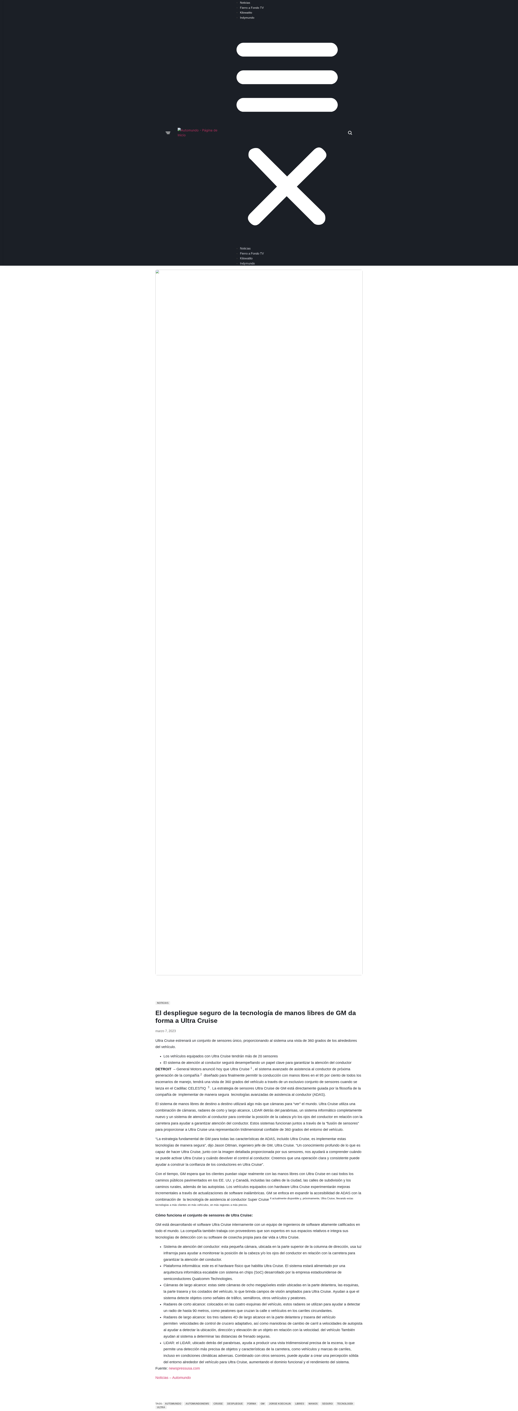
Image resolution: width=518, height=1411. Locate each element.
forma (251, 1403)
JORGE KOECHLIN (280, 1403)
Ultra (161, 1407)
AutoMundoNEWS (197, 1403)
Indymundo (247, 17)
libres (299, 1403)
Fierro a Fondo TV (252, 7)
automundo (173, 1403)
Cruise (218, 1403)
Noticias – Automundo (173, 1378)
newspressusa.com (184, 1368)
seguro (327, 1403)
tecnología (345, 1403)
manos (313, 1403)
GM (262, 1403)
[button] (287, 131)
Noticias (245, 2)
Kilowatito (246, 12)
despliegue (235, 1403)
